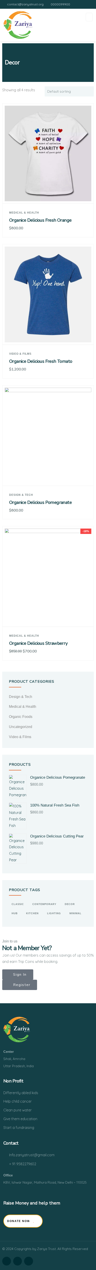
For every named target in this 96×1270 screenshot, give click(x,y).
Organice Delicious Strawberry (38, 643)
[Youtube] (28, 1261)
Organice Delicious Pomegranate (40, 502)
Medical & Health (24, 212)
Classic (18, 904)
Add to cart (50, 195)
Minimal (75, 913)
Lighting (54, 913)
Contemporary (44, 904)
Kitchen (32, 913)
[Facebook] (6, 1261)
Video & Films (20, 353)
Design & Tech (21, 494)
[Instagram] (17, 1261)
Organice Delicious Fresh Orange (40, 220)
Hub (15, 913)
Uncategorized (20, 727)
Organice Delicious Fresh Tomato (40, 361)
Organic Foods (20, 717)
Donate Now (18, 1221)
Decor (70, 904)
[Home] (16, 1029)
